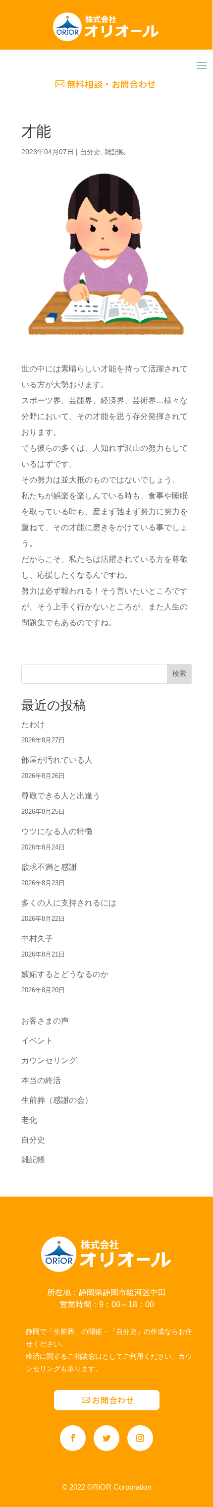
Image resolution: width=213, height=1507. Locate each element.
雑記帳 (115, 152)
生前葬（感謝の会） (57, 1100)
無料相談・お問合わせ (111, 83)
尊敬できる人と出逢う (61, 795)
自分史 (90, 152)
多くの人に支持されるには (68, 903)
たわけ (33, 724)
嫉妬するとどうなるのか (64, 974)
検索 (179, 673)
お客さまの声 (45, 1021)
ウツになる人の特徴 (57, 831)
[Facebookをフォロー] (73, 1438)
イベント (37, 1040)
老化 (29, 1120)
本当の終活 (41, 1080)
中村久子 (37, 938)
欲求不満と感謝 (49, 867)
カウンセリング (49, 1060)
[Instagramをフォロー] (140, 1438)
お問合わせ (113, 1400)
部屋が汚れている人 (57, 760)
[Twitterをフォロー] (106, 1438)
